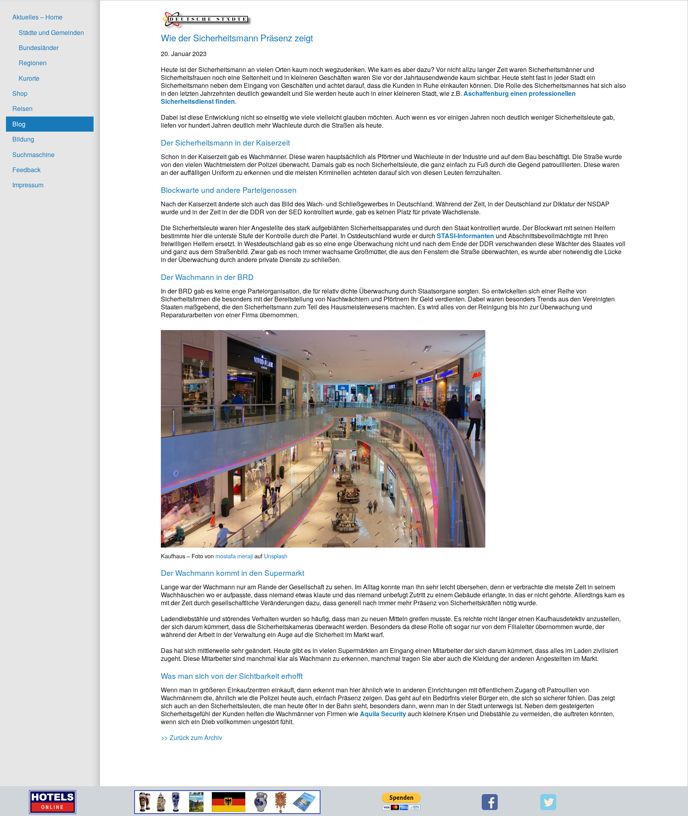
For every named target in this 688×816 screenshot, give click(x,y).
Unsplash (275, 556)
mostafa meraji (234, 556)
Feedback (26, 169)
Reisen (22, 108)
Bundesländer (39, 47)
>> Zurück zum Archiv (191, 737)
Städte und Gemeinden (51, 32)
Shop (19, 93)
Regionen (33, 62)
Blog (18, 123)
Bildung (23, 139)
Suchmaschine (33, 154)
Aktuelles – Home (37, 16)
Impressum (27, 184)
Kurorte (29, 78)
